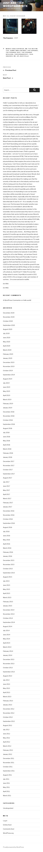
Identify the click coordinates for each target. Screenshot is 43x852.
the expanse (32, 50)
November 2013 (8, 664)
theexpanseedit (21, 54)
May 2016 (6, 540)
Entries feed (7, 825)
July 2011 (6, 779)
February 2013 (8, 701)
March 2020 (7, 350)
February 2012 (8, 750)
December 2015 (8, 560)
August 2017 (7, 478)
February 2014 (8, 651)
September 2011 (9, 771)
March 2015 (7, 597)
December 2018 (8, 412)
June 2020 (6, 338)
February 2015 (8, 602)
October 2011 (7, 767)
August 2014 (7, 626)
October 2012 (8, 717)
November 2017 (8, 465)
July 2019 (6, 383)
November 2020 (8, 317)
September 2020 (9, 325)
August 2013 (7, 676)
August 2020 (7, 329)
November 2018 (8, 416)
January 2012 (7, 754)
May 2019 (6, 391)
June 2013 (6, 684)
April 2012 (6, 742)
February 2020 (8, 354)
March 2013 (7, 697)
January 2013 (7, 705)
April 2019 (6, 395)
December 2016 (8, 511)
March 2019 (7, 399)
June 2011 (6, 783)
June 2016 (6, 536)
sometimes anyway (18, 50)
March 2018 (7, 449)
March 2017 (7, 498)
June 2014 (6, 635)
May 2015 (6, 589)
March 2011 (7, 796)
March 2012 (7, 746)
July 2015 (6, 581)
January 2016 (7, 556)
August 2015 (7, 577)
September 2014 (9, 622)
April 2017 (6, 494)
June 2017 (6, 486)
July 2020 (6, 333)
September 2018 (9, 424)
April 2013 (6, 692)
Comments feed (8, 829)
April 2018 (6, 445)
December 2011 (8, 758)
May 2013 (6, 688)
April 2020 (6, 346)
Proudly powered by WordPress (13, 847)
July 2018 (6, 432)
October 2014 (8, 618)
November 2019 (8, 366)
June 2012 (6, 734)
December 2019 (8, 362)
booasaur (20, 16)
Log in (5, 821)
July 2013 (6, 680)
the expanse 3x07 (13, 52)
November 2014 (8, 614)
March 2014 (7, 647)
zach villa (24, 56)
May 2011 (6, 787)
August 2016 (7, 527)
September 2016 (9, 523)
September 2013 (9, 672)
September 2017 (9, 474)
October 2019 (8, 371)
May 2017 (6, 490)
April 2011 (6, 791)
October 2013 (8, 668)
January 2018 (7, 457)
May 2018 (6, 441)
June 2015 (6, 585)
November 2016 (8, 515)
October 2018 (8, 420)
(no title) (5, 284)
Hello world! (27, 300)
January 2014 (7, 655)
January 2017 (7, 507)
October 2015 (8, 569)
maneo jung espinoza (15, 48)
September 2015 (9, 573)
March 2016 (7, 548)
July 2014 (6, 630)
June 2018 (6, 437)
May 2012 (6, 738)
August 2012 (7, 725)
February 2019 (8, 404)
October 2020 (8, 321)
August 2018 (7, 428)
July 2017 (6, 482)
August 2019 (7, 379)
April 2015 (6, 593)
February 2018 (8, 453)
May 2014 (6, 639)
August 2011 (7, 775)
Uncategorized (8, 808)
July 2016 (6, 531)
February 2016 (8, 552)
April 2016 (6, 544)
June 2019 (6, 387)
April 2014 (6, 643)
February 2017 (8, 503)
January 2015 (7, 606)
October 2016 (8, 519)
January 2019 (7, 408)
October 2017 (8, 470)
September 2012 (9, 721)
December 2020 (8, 313)
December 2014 (8, 610)
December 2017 (8, 461)
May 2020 (6, 342)
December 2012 (8, 709)
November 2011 (8, 763)
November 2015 (8, 564)
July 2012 (6, 730)
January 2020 (7, 358)
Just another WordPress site (15, 4)
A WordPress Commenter (12, 300)
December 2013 (8, 659)
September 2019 (9, 375)
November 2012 (8, 713)
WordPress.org (8, 833)
